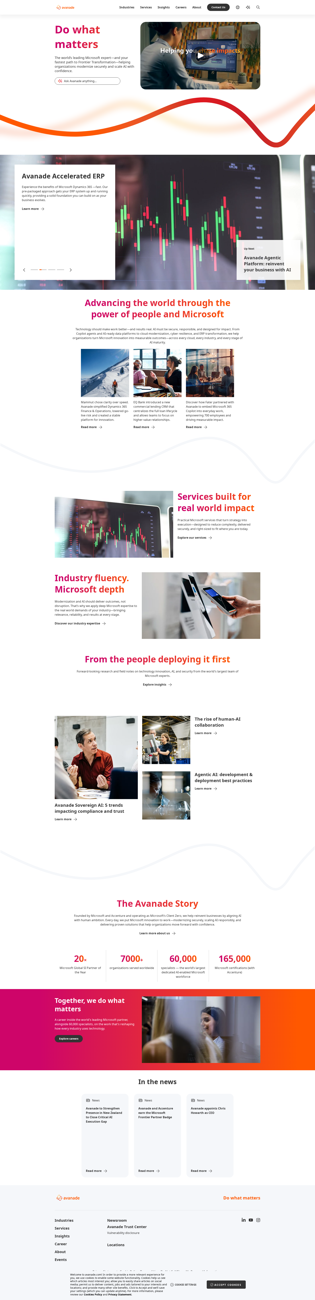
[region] (158, 1284)
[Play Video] (200, 56)
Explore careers (68, 1038)
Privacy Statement (119, 1294)
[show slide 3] (51, 270)
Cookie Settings (186, 1284)
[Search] (258, 7)
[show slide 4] (60, 270)
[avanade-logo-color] (65, 7)
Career (61, 1243)
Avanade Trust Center (127, 1226)
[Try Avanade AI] (248, 7)
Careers (181, 7)
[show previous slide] (24, 269)
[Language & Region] (241, 7)
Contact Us (218, 7)
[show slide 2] (43, 270)
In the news (157, 1082)
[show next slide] (70, 269)
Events (61, 1259)
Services (146, 7)
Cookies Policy (93, 1294)
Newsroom (117, 1220)
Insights (164, 7)
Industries (126, 7)
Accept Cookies (227, 1284)
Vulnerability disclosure (123, 1233)
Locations (116, 1244)
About (196, 7)
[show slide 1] (34, 270)
